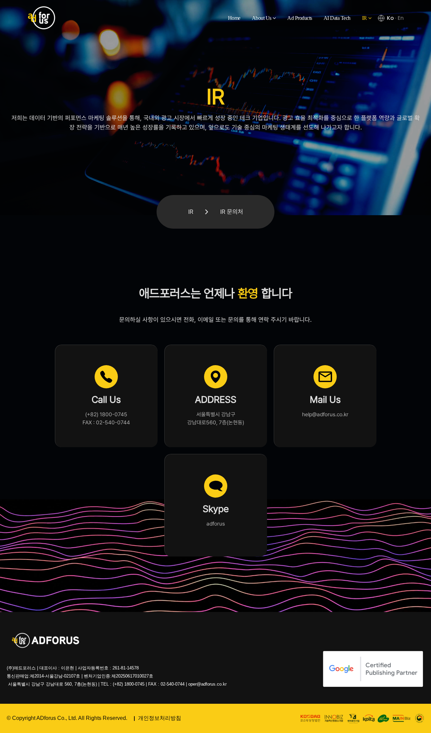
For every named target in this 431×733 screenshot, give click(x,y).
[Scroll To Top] (419, 725)
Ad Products (299, 18)
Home (234, 18)
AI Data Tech (337, 18)
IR (364, 18)
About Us (261, 18)
